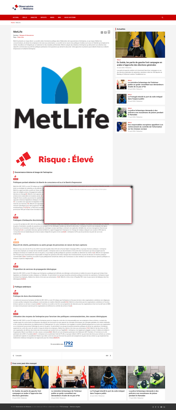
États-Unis (21, 37)
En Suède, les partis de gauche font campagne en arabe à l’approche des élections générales (27, 393)
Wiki (59, 17)
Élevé (16, 179)
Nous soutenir (70, 17)
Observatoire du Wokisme (23, 407)
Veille (24, 17)
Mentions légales (75, 407)
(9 (56, 338)
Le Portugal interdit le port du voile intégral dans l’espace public (145, 98)
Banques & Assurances (27, 35)
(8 (54, 338)
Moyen (16, 242)
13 (29, 207)
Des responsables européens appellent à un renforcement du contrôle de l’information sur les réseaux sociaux (145, 127)
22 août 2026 (131, 101)
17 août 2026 (131, 117)
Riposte (44, 17)
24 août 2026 (131, 89)
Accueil (16, 17)
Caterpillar (19, 355)
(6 (34, 334)
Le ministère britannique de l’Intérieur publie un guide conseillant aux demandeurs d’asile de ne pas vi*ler (145, 84)
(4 (65, 232)
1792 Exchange (63, 407)
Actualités (121, 29)
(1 (57, 277)
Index (52, 17)
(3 (63, 232)
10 (28, 204)
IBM (107, 355)
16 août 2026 (131, 131)
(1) (21, 230)
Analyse (34, 17)
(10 (58, 338)
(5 (26, 194)
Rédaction (128, 67)
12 (26, 207)
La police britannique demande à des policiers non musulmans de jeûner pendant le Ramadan (145, 112)
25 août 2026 (120, 67)
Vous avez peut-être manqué (24, 363)
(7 (35, 334)
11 (24, 207)
